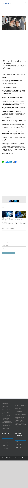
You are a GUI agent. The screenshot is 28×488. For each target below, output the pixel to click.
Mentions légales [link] (6, 442)
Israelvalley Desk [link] (6, 70)
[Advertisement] (14, 46)
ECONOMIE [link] (18, 439)
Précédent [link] (19, 10)
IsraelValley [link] (13, 457)
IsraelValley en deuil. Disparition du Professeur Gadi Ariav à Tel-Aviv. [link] (20, 221)
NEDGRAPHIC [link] (14, 458)
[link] (7, 3)
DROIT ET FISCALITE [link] (20, 447)
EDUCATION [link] (21, 70)
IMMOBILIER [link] (18, 444)
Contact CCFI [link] (5, 445)
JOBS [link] (17, 441)
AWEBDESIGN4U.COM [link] (7, 458)
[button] (3, 217)
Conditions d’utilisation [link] (7, 440)
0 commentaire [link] (10, 223)
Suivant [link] (23, 10)
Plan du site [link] (5, 448)
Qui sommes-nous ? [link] (7, 437)
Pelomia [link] (22, 458)
